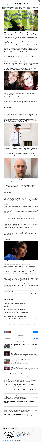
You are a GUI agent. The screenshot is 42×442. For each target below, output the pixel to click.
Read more (17, 436)
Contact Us (12, 440)
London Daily (21, 3)
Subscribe (36, 338)
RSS (33, 430)
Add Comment (36, 332)
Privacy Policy (19, 440)
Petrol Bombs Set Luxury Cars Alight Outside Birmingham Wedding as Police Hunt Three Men (35, 7)
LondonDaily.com (8, 440)
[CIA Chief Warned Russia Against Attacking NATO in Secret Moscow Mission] (7, 353)
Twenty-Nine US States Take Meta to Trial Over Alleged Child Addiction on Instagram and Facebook (9, 7)
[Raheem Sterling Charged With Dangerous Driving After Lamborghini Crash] (7, 361)
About (15, 440)
